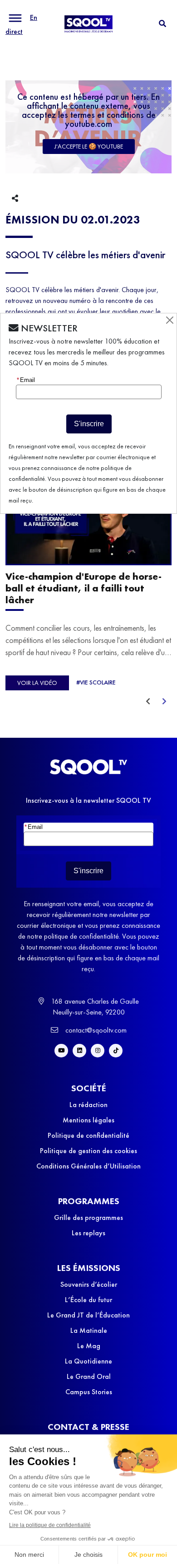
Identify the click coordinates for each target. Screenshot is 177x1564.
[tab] (162, 23)
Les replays (88, 1233)
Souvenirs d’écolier (88, 1284)
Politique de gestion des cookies (88, 1150)
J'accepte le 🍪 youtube (88, 146)
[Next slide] (164, 701)
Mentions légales (88, 1120)
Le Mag (88, 1345)
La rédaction (88, 1104)
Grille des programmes (88, 1217)
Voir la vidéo (37, 683)
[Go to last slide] (148, 701)
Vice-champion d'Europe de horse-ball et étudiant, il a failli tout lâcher (83, 588)
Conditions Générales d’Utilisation (88, 1166)
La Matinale (88, 1330)
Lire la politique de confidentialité (50, 1525)
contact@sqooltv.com (95, 1030)
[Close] (170, 320)
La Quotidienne (88, 1361)
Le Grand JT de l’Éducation (88, 1315)
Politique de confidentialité (88, 1135)
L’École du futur (88, 1299)
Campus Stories (88, 1391)
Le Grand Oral (89, 1376)
